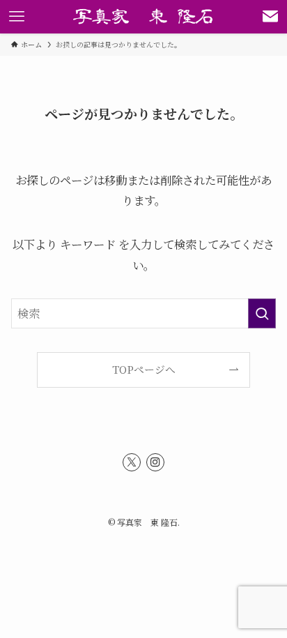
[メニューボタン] (16, 16)
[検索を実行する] (262, 313)
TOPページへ (144, 369)
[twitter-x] (132, 462)
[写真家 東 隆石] (144, 16)
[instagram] (155, 462)
